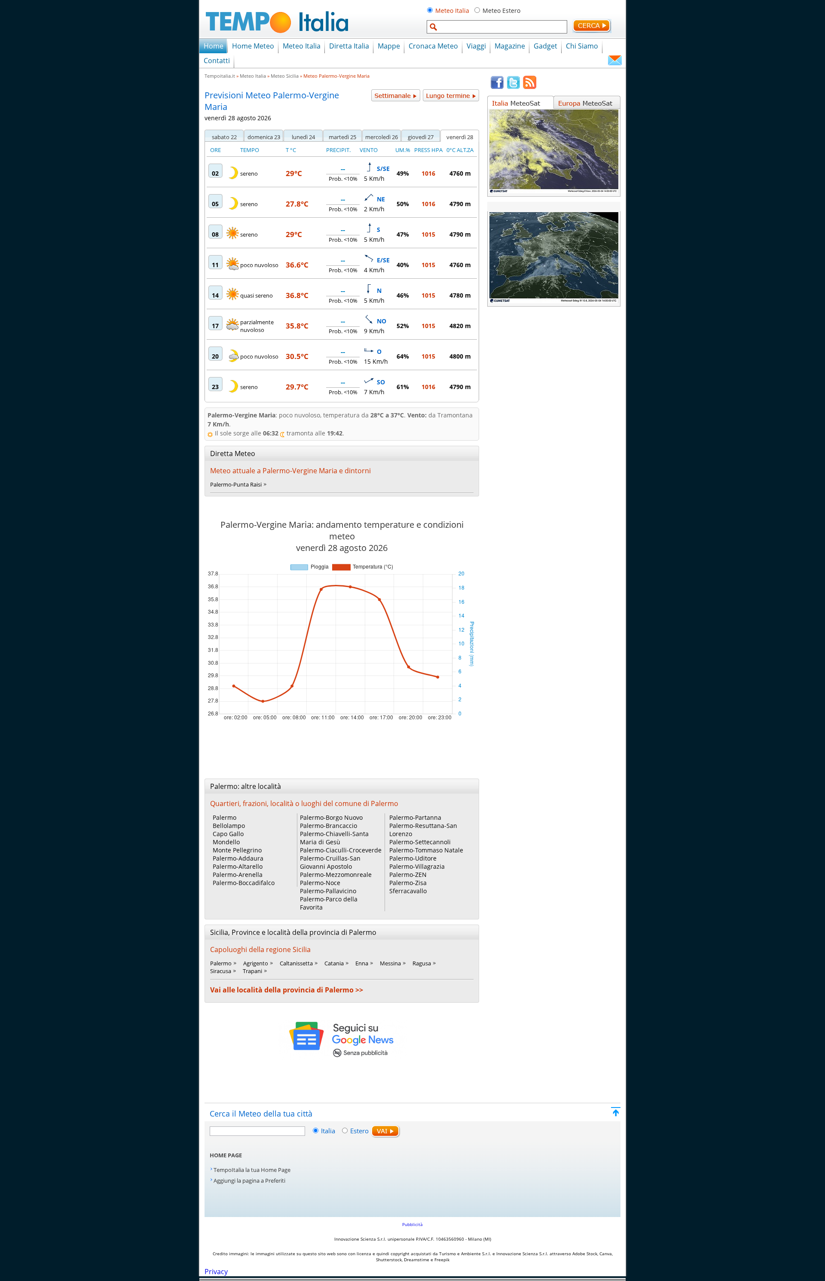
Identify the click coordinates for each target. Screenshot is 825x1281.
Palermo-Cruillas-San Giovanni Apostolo (330, 862)
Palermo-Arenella (238, 874)
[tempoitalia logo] (277, 35)
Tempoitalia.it (220, 76)
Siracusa (220, 971)
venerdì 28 (459, 137)
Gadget (545, 46)
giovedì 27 (421, 137)
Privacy (216, 1271)
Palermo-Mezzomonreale (336, 874)
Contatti (217, 60)
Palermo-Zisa (408, 883)
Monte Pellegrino (237, 850)
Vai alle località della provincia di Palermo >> (286, 990)
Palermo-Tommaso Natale (426, 850)
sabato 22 (224, 137)
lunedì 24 (303, 137)
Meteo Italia (452, 10)
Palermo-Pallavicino (328, 891)
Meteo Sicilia (285, 76)
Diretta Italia (349, 46)
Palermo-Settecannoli (420, 842)
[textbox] (497, 26)
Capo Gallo (228, 834)
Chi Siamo (582, 46)
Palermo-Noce (320, 883)
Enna (361, 963)
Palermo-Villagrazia (417, 866)
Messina (390, 963)
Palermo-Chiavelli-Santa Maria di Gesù (334, 838)
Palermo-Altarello (238, 866)
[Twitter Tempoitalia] (513, 87)
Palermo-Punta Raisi (236, 484)
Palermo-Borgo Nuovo (331, 817)
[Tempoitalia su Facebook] (497, 87)
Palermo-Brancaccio (328, 826)
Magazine (510, 46)
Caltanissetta (296, 963)
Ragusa (421, 963)
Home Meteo (253, 46)
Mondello (226, 842)
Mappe (389, 46)
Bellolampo (229, 826)
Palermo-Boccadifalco (244, 883)
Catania (334, 963)
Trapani (252, 971)
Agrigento (255, 963)
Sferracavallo (408, 891)
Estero (359, 1130)
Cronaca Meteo (433, 46)
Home (213, 46)
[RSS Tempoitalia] (529, 87)
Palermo (224, 817)
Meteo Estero (501, 10)
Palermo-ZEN (408, 874)
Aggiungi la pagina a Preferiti (249, 1180)
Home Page (226, 1155)
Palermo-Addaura (238, 858)
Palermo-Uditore (413, 858)
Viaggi (476, 46)
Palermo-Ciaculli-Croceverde (341, 850)
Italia (329, 1130)
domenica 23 (264, 137)
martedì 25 (342, 137)
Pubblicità (412, 1224)
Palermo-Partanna (415, 817)
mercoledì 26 (381, 137)
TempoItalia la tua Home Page (252, 1170)
